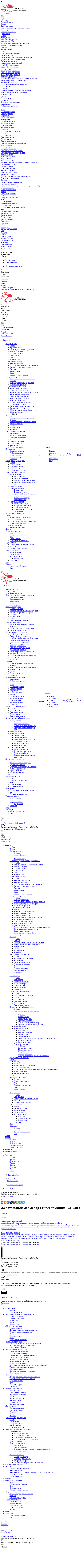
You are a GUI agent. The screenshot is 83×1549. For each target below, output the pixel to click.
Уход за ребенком (24, 1118)
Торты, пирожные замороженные (19, 1238)
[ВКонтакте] (2, 1202)
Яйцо (7, 1229)
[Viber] (14, 1202)
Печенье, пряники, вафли (18, 1237)
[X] (11, 1202)
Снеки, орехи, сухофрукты (24, 995)
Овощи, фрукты (20, 855)
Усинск (12, 1163)
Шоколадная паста (15, 1240)
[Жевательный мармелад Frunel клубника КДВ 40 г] (20, 1244)
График (12, 1141)
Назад (14, 847)
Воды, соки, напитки (21, 1081)
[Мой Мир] (8, 1202)
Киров (12, 1171)
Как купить (5, 1523)
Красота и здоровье (25, 1032)
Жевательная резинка (39, 1238)
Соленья (17, 941)
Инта (11, 1169)
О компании (5, 1521)
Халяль (39, 1227)
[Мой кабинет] (2, 821)
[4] (41, 1254)
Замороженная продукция (23, 958)
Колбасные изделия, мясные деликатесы (29, 865)
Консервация (18, 980)
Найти (4, 1547)
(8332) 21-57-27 (7, 246)
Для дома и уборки (25, 1048)
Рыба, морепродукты (21, 900)
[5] (41, 1256)
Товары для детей (20, 1108)
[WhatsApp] (17, 1202)
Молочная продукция (22, 880)
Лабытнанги (14, 1161)
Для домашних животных (21, 1227)
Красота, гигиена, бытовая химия (26, 1011)
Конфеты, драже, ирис (35, 1237)
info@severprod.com (9, 288)
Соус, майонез (19, 1097)
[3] (41, 1252)
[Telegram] (23, 1202)
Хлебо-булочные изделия (10, 1235)
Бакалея (17, 1063)
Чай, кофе (17, 1130)
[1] (41, 1248)
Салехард (13, 1165)
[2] (41, 1250)
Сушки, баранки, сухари (28, 1235)
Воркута (13, 1167)
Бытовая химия (23, 1017)
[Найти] (2, 17)
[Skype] (20, 1202)
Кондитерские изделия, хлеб (24, 911)
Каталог (12, 849)
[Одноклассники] (5, 1202)
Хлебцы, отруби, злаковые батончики (51, 1235)
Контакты (4, 1525)
